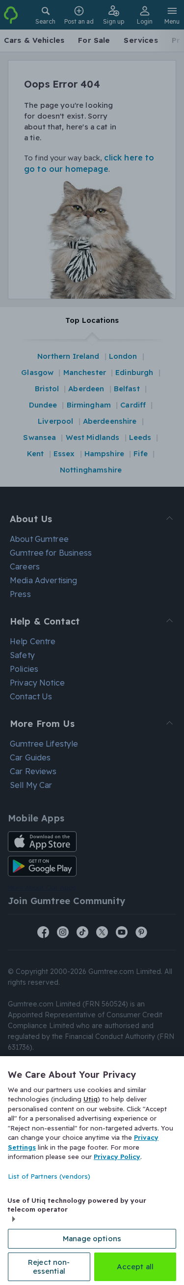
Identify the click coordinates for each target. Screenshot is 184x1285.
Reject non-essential (49, 1266)
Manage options (92, 1238)
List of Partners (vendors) (49, 1176)
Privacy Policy (117, 1156)
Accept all (135, 1266)
